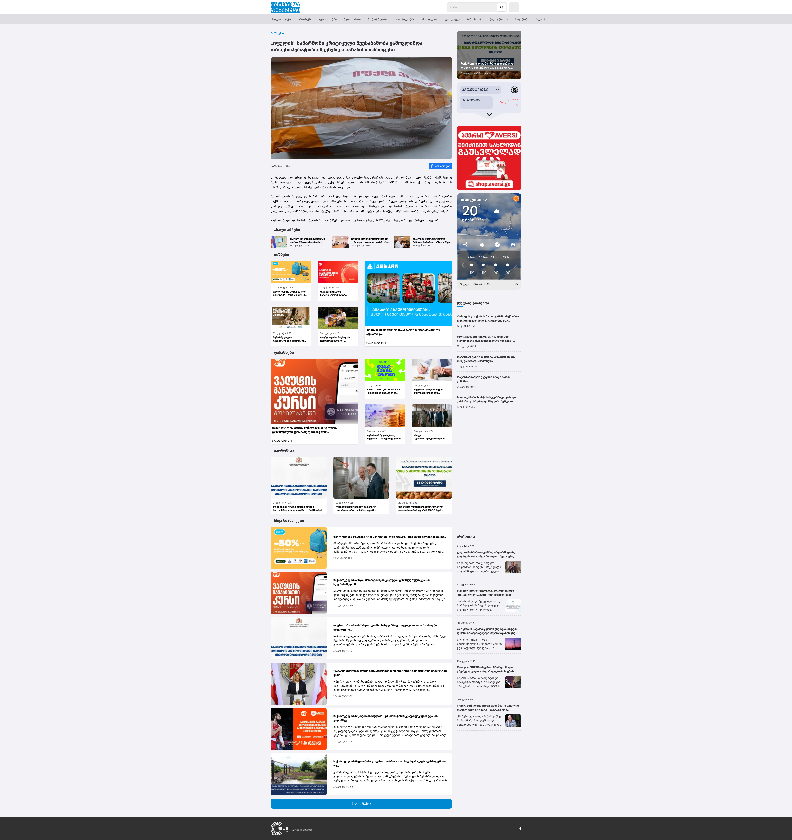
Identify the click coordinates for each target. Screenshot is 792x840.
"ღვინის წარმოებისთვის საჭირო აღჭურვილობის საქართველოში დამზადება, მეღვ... (356, 508)
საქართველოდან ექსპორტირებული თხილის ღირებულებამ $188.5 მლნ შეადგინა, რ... (420, 508)
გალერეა (522, 19)
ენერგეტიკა (377, 19)
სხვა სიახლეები (289, 520)
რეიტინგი (475, 19)
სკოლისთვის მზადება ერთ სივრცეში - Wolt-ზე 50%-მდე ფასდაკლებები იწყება (290, 293)
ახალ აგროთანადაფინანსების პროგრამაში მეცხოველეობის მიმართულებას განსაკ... (429, 437)
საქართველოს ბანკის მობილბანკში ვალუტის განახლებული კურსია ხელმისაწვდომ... (304, 430)
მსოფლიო (430, 19)
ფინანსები (328, 19)
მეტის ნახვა (361, 804)
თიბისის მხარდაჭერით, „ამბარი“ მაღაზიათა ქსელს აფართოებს (403, 332)
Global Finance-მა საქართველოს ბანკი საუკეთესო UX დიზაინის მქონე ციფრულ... (335, 293)
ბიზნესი (306, 19)
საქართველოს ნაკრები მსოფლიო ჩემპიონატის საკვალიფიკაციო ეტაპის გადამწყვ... (385, 718)
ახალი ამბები (282, 19)
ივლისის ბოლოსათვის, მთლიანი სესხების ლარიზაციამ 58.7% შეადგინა (431, 391)
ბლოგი (541, 19)
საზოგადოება (404, 19)
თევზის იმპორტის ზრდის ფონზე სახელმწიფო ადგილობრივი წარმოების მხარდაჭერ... (297, 508)
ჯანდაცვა (453, 19)
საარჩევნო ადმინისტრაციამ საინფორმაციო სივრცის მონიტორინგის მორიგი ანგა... (308, 240)
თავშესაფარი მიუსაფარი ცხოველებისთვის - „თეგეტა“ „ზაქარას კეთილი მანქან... (337, 339)
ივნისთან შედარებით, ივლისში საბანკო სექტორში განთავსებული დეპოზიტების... (384, 437)
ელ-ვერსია (499, 19)
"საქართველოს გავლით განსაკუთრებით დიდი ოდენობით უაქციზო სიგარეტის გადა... (390, 673)
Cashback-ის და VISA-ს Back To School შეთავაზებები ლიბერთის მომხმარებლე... (384, 391)
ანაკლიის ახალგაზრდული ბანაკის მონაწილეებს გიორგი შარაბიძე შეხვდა (431, 240)
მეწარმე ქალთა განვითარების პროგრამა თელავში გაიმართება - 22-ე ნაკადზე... (290, 339)
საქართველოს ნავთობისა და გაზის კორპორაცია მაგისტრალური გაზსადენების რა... (390, 763)
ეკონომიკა (352, 19)
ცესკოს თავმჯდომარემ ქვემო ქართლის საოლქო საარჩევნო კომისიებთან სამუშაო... (369, 240)
